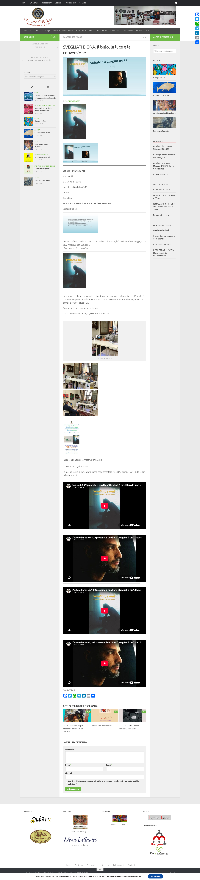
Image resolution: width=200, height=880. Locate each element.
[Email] (197, 37)
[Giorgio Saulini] (28, 121)
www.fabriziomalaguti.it (80, 832)
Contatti (82, 3)
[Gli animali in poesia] (28, 169)
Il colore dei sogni (160, 174)
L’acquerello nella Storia (163, 244)
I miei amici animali (42, 157)
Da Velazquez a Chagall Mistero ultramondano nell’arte (73, 729)
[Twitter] (197, 19)
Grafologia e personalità (101, 726)
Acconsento (155, 876)
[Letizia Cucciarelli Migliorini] (28, 145)
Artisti (36, 31)
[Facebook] (51, 37)
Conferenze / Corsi (84, 31)
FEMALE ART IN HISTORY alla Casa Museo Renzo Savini (164, 206)
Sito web (68, 773)
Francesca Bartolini (42, 180)
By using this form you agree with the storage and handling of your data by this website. (103, 782)
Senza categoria (48, 105)
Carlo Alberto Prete (42, 133)
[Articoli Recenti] (32, 86)
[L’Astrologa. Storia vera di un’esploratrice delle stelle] (28, 96)
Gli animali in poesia (42, 169)
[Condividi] (197, 42)
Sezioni (58, 3)
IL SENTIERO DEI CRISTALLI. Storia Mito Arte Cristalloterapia (164, 253)
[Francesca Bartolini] (28, 181)
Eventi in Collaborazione (63, 31)
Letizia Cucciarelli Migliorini (164, 113)
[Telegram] (197, 28)
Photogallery (46, 3)
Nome (68, 765)
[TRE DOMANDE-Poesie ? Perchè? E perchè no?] (132, 715)
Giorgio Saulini (40, 121)
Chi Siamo (34, 3)
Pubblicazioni (71, 3)
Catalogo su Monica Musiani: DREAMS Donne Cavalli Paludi (163, 166)
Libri (147, 31)
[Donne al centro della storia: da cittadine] (28, 109)
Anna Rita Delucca (72, 101)
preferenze (136, 876)
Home (24, 3)
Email (109, 765)
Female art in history (161, 215)
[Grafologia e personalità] (104, 715)
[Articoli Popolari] (48, 86)
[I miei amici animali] (28, 157)
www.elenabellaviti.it (80, 845)
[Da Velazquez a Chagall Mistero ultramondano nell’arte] (77, 715)
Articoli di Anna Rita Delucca (121, 31)
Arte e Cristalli (101, 31)
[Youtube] (54, 37)
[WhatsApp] (197, 23)
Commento (70, 749)
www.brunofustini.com (119, 824)
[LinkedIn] (197, 33)
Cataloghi (46, 31)
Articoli (139, 31)
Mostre (26, 31)
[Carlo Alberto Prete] (28, 133)
